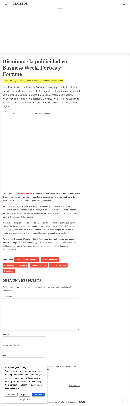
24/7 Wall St (13, 206)
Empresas (45, 80)
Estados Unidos (57, 80)
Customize (11, 395)
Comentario (8, 296)
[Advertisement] (65, 28)
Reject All (24, 395)
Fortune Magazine (58, 265)
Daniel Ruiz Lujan (11, 80)
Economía (36, 80)
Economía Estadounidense (15, 265)
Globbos (20, 3)
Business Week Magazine (27, 259)
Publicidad (8, 271)
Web (4, 355)
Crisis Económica (49, 259)
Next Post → (74, 385)
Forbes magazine (38, 265)
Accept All (38, 395)
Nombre (6, 334)
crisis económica (23, 193)
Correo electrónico (11, 345)
